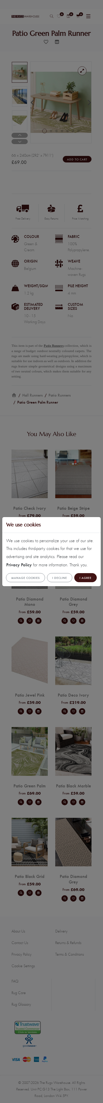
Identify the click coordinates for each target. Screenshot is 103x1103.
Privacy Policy (19, 564)
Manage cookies (25, 578)
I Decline (59, 578)
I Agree (86, 578)
